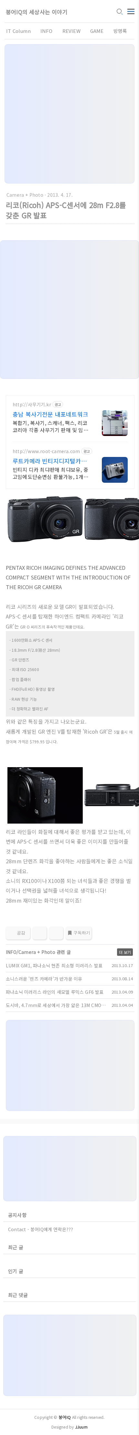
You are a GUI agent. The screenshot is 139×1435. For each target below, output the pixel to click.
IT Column (18, 30)
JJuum (81, 1427)
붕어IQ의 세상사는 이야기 (37, 12)
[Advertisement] (69, 114)
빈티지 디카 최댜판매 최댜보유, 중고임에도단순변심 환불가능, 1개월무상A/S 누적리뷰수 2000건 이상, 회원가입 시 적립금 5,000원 (51, 473)
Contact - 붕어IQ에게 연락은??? (40, 1229)
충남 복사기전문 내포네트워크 (50, 414)
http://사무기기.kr (32, 404)
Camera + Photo (24, 195)
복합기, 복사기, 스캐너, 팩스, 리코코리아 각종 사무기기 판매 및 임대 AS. (50, 426)
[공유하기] (39, 932)
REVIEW (71, 30)
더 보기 (125, 952)
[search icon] (119, 12)
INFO (46, 30)
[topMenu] (130, 10)
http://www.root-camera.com (46, 451)
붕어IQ (65, 1417)
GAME (97, 30)
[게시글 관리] (56, 932)
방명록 (120, 30)
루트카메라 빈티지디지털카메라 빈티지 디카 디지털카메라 (50, 461)
